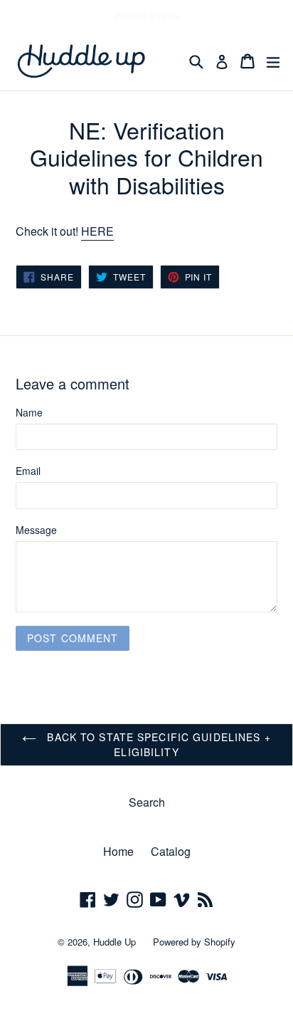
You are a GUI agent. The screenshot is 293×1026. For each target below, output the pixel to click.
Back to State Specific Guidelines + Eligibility (156, 744)
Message (36, 530)
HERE (97, 231)
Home (118, 851)
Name (29, 412)
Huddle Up (114, 941)
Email (28, 471)
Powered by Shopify (194, 941)
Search (147, 802)
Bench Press (146, 15)
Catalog (171, 851)
